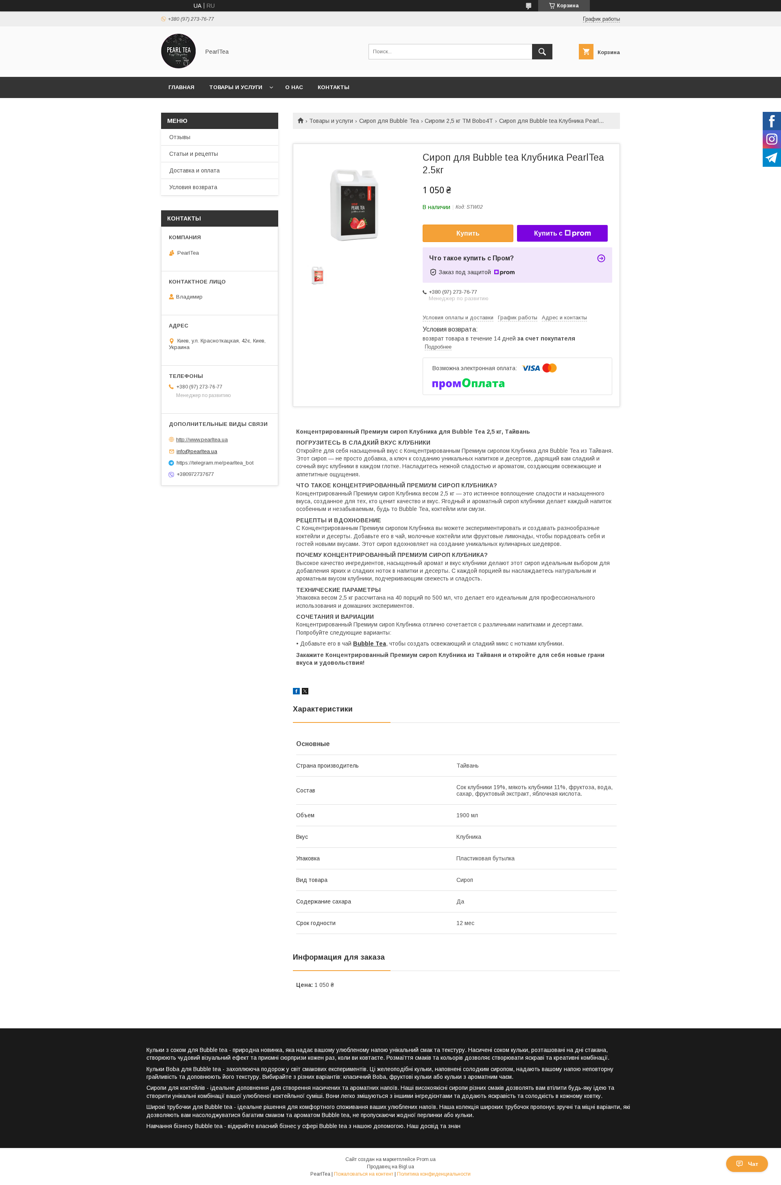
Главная (181, 87)
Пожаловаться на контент (363, 1174)
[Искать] (542, 51)
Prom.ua (426, 1159)
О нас (294, 87)
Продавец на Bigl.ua (390, 1167)
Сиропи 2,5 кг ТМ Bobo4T (459, 121)
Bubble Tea (369, 643)
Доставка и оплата (194, 170)
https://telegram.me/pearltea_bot (215, 463)
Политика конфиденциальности (434, 1174)
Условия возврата (193, 187)
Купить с (548, 233)
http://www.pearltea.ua (202, 439)
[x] (305, 692)
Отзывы (179, 137)
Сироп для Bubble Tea (389, 121)
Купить (468, 233)
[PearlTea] (178, 66)
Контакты (333, 87)
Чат (753, 1164)
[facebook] (296, 692)
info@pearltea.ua (197, 451)
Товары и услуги (235, 87)
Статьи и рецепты (193, 154)
